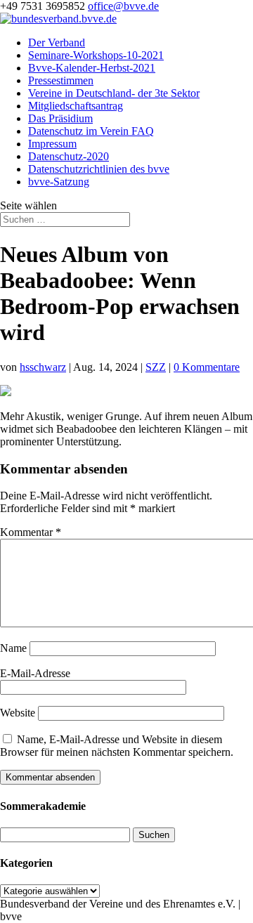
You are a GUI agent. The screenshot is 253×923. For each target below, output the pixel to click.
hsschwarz (43, 367)
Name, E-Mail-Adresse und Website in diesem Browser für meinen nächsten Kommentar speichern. (116, 745)
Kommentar (30, 532)
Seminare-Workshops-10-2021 (96, 55)
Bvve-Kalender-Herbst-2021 (91, 68)
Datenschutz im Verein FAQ (91, 131)
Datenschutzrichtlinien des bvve (98, 169)
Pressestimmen (60, 80)
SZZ (155, 367)
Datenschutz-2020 (68, 156)
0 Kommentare (207, 367)
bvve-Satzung (58, 182)
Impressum (52, 144)
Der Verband (56, 42)
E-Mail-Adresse (35, 673)
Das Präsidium (60, 118)
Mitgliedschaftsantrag (75, 106)
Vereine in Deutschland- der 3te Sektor (114, 93)
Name (13, 648)
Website (17, 713)
